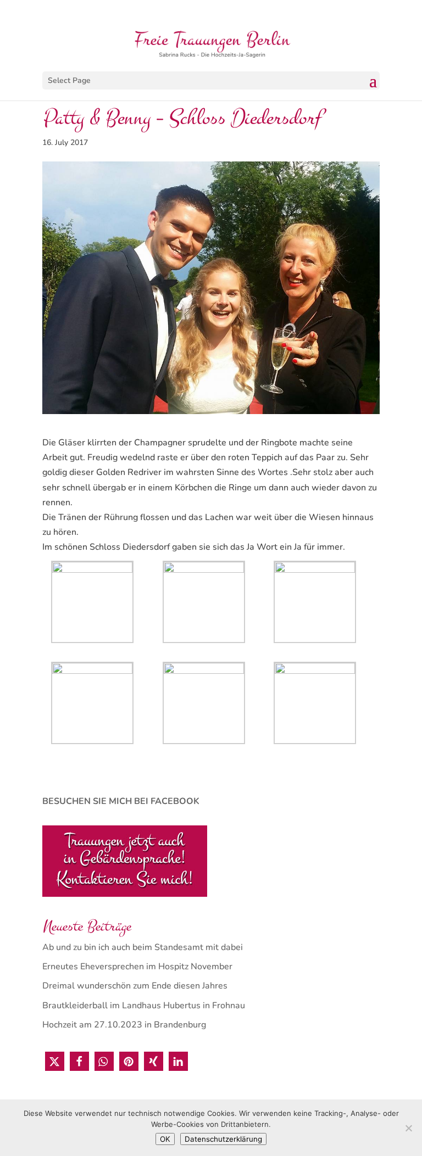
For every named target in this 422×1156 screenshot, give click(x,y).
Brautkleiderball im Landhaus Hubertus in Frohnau (143, 1005)
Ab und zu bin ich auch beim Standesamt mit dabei (142, 947)
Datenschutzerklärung (223, 1139)
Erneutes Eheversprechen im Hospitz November (137, 966)
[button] (54, 1061)
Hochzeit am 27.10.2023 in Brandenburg (124, 1025)
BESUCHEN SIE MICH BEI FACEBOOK (120, 801)
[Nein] (408, 1128)
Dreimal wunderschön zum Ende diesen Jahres (134, 986)
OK (165, 1139)
